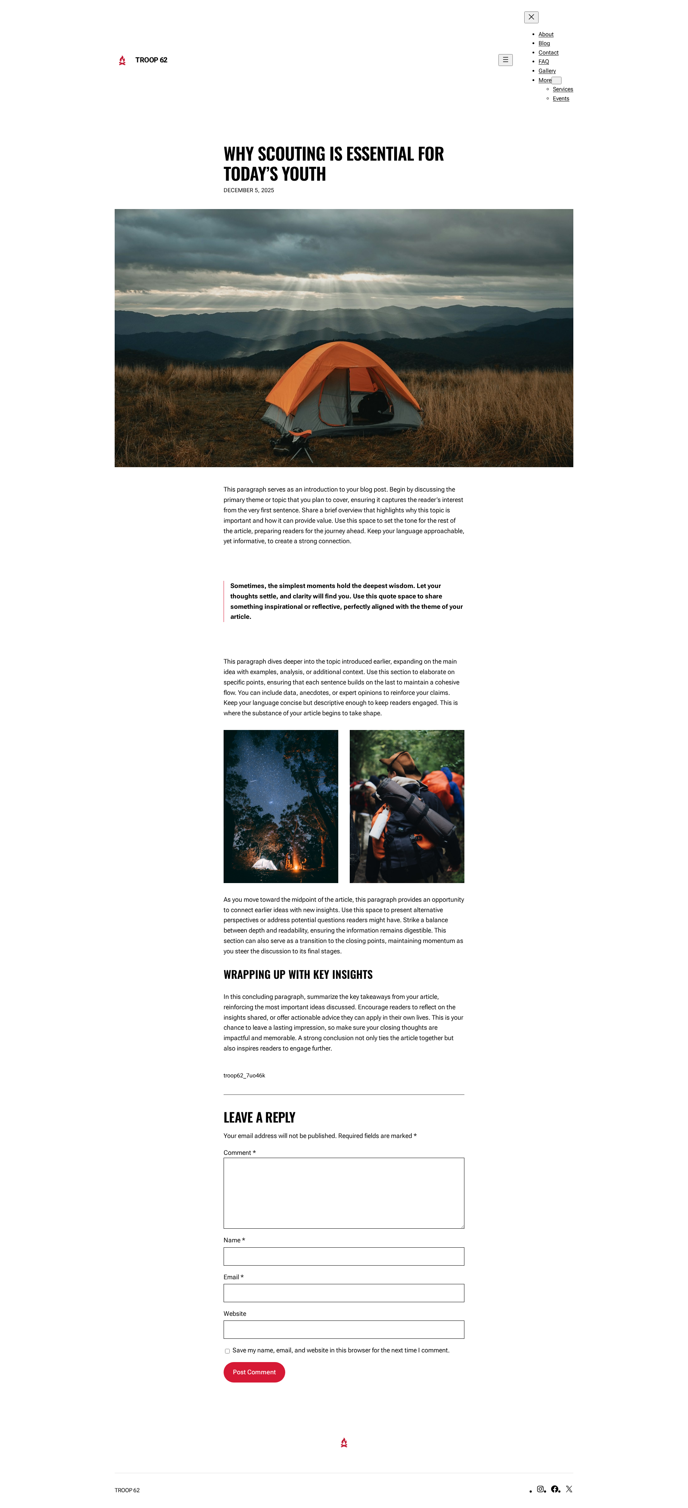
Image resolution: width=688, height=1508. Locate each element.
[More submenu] (556, 80)
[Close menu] (531, 17)
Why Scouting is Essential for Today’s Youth (334, 162)
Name (234, 1240)
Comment (240, 1152)
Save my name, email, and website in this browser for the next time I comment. (341, 1350)
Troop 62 (151, 60)
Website (235, 1313)
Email (234, 1277)
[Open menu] (505, 60)
